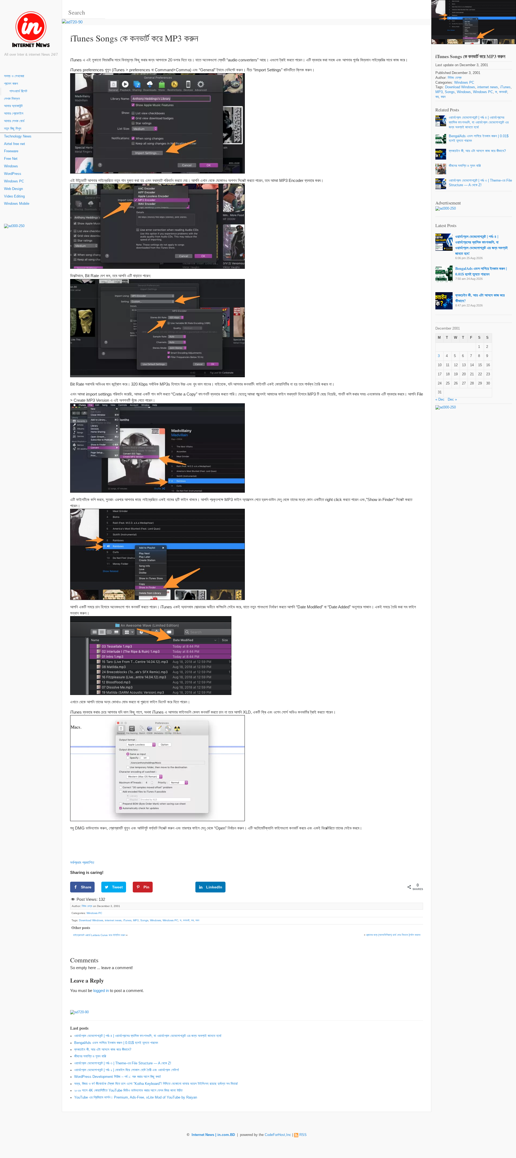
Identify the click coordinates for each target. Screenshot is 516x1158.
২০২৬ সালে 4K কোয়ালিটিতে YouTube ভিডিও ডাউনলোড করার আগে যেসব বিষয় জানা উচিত (128, 1090)
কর (192, 920)
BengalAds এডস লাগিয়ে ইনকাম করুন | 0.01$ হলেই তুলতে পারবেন (116, 1043)
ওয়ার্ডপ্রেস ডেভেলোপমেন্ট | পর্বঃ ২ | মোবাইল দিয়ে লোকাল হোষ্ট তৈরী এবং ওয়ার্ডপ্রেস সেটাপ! (126, 1070)
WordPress (12, 174)
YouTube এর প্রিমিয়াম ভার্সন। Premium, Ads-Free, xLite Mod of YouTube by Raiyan (135, 1097)
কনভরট (186, 920)
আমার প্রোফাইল (13, 113)
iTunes (127, 920)
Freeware (11, 151)
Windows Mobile (16, 204)
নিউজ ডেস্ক (87, 906)
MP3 (136, 920)
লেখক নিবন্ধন (12, 99)
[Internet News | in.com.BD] (31, 30)
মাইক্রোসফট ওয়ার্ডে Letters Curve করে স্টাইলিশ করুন (99, 935)
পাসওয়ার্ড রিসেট (18, 91)
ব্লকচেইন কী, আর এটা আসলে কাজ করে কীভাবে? (102, 1049)
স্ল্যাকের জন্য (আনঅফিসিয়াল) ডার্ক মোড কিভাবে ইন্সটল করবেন (393, 934)
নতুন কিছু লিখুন (12, 128)
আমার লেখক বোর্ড (14, 121)
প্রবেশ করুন (11, 84)
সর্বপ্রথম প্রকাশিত (82, 862)
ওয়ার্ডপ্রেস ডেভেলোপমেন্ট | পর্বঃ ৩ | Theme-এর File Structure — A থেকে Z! (122, 1063)
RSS (303, 1135)
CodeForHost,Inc (278, 1135)
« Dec (440, 399)
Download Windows (91, 920)
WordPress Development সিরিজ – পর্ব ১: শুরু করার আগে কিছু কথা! (117, 1077)
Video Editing (14, 196)
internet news (113, 920)
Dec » (452, 399)
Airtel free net (14, 144)
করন (197, 920)
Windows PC (14, 181)
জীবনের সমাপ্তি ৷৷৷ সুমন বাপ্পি (90, 1056)
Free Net (10, 159)
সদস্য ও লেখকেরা (14, 76)
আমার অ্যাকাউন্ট (13, 106)
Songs (144, 920)
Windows (11, 166)
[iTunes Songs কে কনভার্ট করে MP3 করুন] (473, 22)
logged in (101, 990)
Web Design (13, 189)
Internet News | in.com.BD (213, 1135)
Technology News (17, 136)
